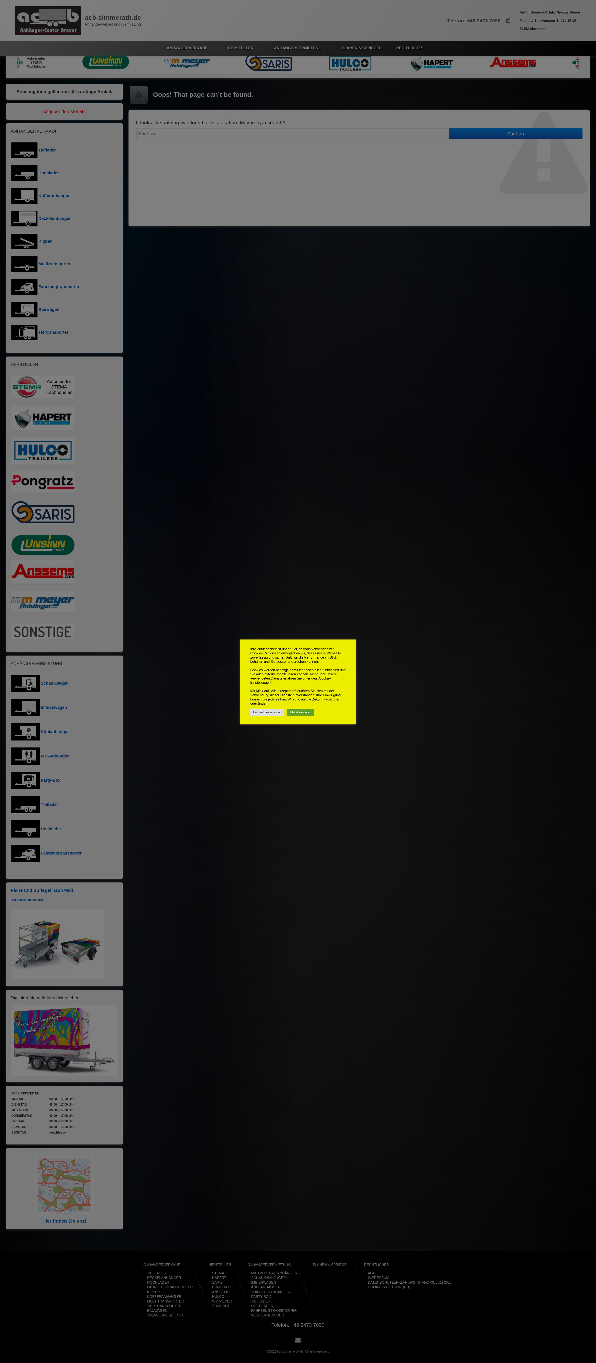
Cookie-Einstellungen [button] (267, 712)
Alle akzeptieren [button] (300, 712)
